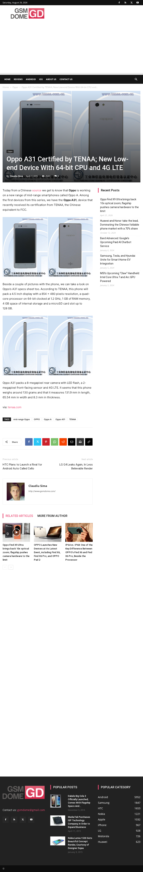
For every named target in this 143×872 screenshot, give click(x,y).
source (36, 190)
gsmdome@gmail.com (31, 810)
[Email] (71, 442)
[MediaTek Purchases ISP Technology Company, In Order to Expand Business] (57, 820)
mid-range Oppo (21, 419)
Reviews (18, 79)
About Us (51, 79)
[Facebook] (119, 2)
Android (31, 79)
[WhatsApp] (54, 442)
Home (7, 79)
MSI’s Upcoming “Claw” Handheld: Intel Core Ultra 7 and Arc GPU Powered (120, 277)
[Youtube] (137, 2)
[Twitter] (131, 2)
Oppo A (47, 419)
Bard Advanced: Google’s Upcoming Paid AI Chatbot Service (115, 242)
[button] (135, 79)
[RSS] (125, 2)
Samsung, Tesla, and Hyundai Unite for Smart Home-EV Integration (117, 259)
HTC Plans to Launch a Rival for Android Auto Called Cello (22, 466)
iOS (41, 79)
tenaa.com (14, 407)
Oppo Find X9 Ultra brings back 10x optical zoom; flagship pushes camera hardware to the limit (16, 552)
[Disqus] (48, 625)
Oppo (15, 87)
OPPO (37, 419)
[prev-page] (5, 567)
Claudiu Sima (16, 176)
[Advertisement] (71, 47)
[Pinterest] (46, 442)
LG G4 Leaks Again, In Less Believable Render (76, 466)
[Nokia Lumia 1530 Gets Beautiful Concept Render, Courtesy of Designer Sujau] (57, 840)
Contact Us (66, 79)
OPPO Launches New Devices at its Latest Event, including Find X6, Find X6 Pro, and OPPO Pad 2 (47, 552)
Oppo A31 (60, 419)
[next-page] (11, 567)
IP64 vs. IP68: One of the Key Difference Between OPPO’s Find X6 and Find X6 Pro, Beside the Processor (79, 552)
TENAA (72, 419)
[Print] (80, 442)
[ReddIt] (63, 442)
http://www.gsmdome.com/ (41, 491)
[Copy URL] (89, 442)
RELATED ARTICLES (19, 516)
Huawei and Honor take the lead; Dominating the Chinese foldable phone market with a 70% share (119, 224)
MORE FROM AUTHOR (52, 516)
